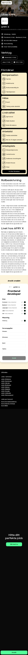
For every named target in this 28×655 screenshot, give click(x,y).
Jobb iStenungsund (7, 395)
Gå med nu (14, 544)
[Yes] (22, 302)
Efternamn (5, 337)
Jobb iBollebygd (6, 385)
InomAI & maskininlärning (8, 401)
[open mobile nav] (25, 2)
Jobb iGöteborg (6, 379)
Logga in (20, 2)
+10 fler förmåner (14, 171)
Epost (3, 343)
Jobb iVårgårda (5, 389)
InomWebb (4, 405)
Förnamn (4, 331)
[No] (25, 302)
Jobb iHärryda (5, 383)
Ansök (14, 652)
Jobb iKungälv (5, 391)
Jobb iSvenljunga (6, 381)
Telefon (4, 349)
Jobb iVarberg (5, 387)
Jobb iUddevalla (6, 393)
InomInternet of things (8, 403)
